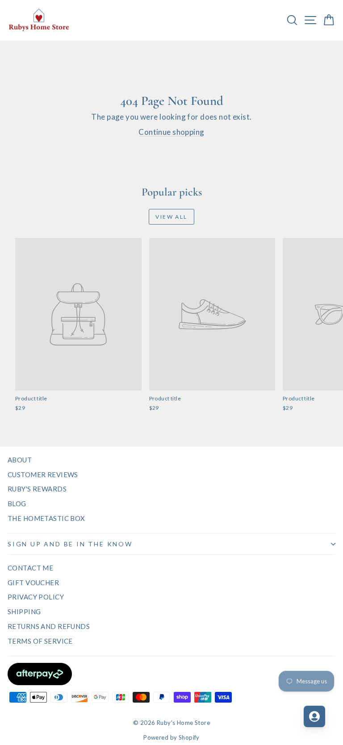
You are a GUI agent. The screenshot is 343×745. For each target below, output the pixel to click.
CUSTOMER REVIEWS (43, 474)
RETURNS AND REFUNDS (49, 626)
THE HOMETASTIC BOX (46, 518)
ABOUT (20, 460)
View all (171, 216)
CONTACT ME (30, 568)
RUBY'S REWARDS (37, 489)
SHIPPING (24, 612)
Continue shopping (171, 132)
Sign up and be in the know (70, 544)
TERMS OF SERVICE (40, 641)
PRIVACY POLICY (36, 597)
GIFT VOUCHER (33, 583)
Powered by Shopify (171, 737)
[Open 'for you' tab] (314, 716)
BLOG (17, 503)
